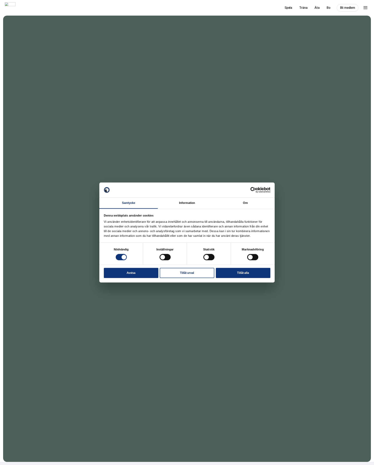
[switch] (165, 257)
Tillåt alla (243, 272)
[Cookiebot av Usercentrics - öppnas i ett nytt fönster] (253, 190)
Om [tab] (245, 202)
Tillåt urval (187, 272)
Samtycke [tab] (128, 202)
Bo (329, 8)
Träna (303, 8)
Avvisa (131, 272)
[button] (365, 8)
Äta (317, 8)
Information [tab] (187, 202)
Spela (288, 8)
